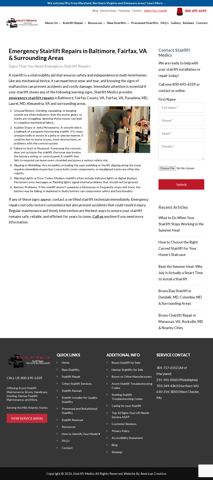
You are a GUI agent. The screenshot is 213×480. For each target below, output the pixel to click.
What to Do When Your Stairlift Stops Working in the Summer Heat (181, 224)
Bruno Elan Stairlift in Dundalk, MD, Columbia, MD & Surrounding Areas (180, 297)
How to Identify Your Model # (81, 434)
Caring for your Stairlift (126, 405)
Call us (97, 216)
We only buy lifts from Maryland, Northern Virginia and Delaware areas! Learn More (106, 3)
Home (65, 362)
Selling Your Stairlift (155, 10)
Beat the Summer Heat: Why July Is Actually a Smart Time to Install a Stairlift (181, 272)
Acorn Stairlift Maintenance (22, 390)
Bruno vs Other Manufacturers (132, 376)
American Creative (153, 473)
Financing (124, 10)
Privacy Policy (120, 431)
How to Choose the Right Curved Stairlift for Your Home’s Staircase (178, 248)
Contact (137, 10)
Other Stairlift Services (77, 383)
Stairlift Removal (72, 420)
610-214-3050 (167, 392)
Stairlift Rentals (72, 390)
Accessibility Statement (127, 438)
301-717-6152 (167, 368)
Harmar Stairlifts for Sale (127, 369)
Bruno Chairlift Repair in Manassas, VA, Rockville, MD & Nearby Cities (181, 321)
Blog (95, 10)
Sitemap (117, 452)
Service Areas (108, 10)
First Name (167, 99)
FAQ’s (66, 440)
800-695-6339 (195, 11)
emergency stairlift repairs (31, 98)
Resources (69, 427)
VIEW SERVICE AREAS (27, 418)
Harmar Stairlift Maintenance (22, 398)
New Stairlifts (70, 369)
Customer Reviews (124, 424)
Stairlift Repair (71, 376)
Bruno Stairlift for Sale (126, 362)
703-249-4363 (167, 386)
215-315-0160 (167, 380)
